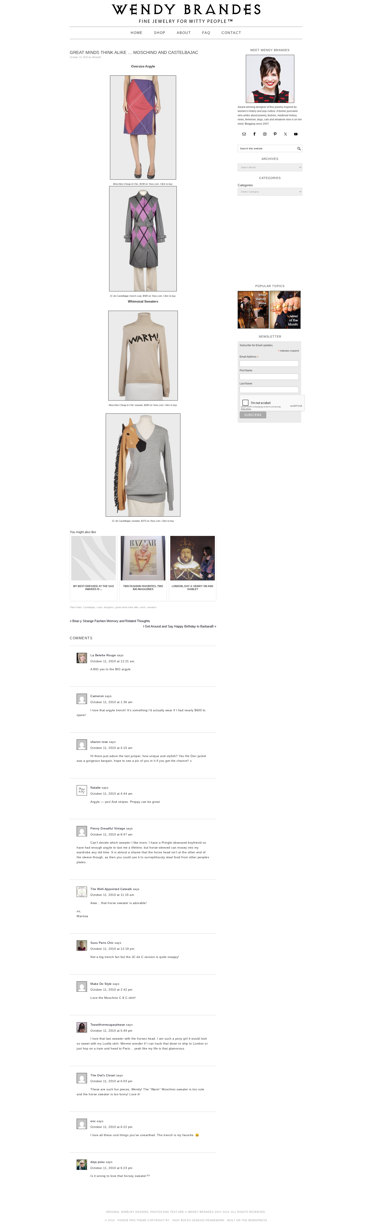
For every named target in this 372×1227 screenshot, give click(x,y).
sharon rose (99, 742)
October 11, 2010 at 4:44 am (111, 793)
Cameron (97, 696)
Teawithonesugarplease (107, 1024)
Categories (245, 185)
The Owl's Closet (102, 1075)
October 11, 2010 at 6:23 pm (111, 1168)
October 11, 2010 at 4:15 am (111, 748)
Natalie (95, 787)
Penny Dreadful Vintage (107, 828)
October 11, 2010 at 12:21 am (112, 661)
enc (93, 1121)
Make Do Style (101, 983)
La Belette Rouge (103, 655)
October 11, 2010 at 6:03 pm (111, 1081)
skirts (143, 607)
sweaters (152, 607)
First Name (246, 370)
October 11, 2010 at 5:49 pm (111, 1030)
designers (109, 607)
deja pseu (97, 1162)
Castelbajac (89, 607)
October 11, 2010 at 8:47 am (111, 834)
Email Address (249, 357)
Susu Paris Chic (102, 942)
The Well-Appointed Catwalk (111, 889)
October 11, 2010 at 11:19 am (112, 895)
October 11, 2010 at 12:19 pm (112, 948)
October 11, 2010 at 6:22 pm (111, 1127)
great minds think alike (127, 607)
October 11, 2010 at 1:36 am (111, 702)
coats (99, 607)
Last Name (246, 383)
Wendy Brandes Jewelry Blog (186, 11)
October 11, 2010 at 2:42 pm (111, 989)
